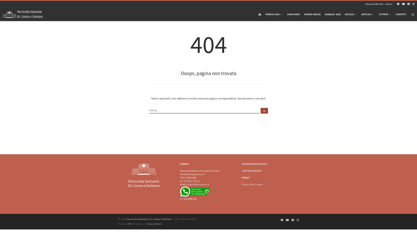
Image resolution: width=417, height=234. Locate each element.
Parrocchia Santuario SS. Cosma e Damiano (149, 219)
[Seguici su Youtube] (403, 4)
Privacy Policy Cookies (252, 184)
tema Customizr (154, 224)
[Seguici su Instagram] (413, 4)
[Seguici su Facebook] (398, 4)
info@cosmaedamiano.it (197, 184)
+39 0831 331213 (192, 181)
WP (130, 224)
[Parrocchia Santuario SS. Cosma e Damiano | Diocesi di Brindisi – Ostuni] (22, 13)
